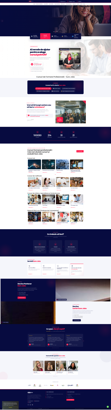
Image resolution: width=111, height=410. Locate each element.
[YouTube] (32, 405)
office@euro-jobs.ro (72, 1)
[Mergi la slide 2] (54, 31)
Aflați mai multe (11, 405)
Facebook (79, 1)
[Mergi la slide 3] (55, 31)
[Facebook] (28, 405)
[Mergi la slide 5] (57, 31)
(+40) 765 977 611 (62, 1)
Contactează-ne (70, 399)
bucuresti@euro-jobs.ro (50, 397)
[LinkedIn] (30, 405)
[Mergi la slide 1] (53, 31)
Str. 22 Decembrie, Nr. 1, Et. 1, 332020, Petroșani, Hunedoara (74, 394)
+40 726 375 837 (49, 396)
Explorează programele (35, 27)
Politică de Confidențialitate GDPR (79, 408)
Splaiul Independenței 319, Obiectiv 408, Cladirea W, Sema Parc (55, 394)
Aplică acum (22, 297)
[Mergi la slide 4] (56, 31)
